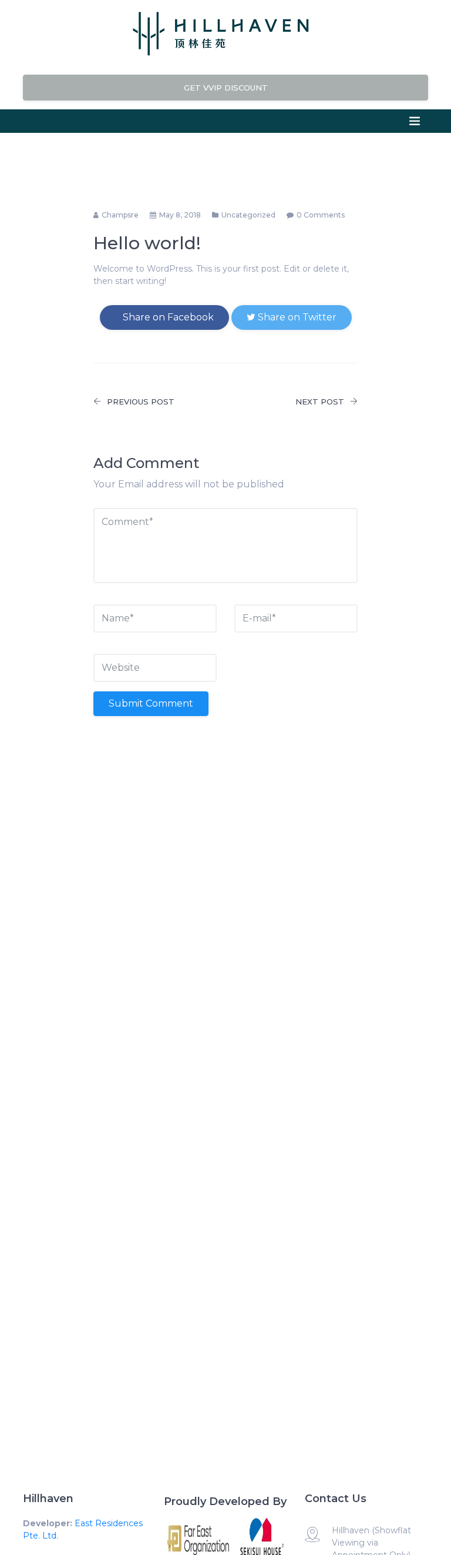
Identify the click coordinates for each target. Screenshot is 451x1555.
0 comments (321, 214)
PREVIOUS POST (140, 401)
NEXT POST (319, 401)
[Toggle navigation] (414, 121)
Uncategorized (248, 214)
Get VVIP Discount (226, 87)
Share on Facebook (167, 317)
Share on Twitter (295, 317)
